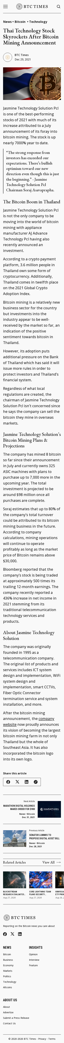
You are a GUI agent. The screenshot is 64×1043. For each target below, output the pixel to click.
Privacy (42, 1038)
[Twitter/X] (12, 934)
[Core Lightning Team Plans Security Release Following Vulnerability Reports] (40, 879)
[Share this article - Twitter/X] (17, 782)
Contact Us (9, 1023)
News (7, 22)
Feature (33, 965)
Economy (8, 965)
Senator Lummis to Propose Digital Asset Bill (44, 837)
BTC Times (22, 55)
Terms (51, 1038)
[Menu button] (5, 6)
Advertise (8, 1012)
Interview (34, 960)
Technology (38, 22)
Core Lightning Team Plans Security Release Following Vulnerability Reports (40, 893)
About (6, 1007)
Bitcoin (20, 22)
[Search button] (58, 6)
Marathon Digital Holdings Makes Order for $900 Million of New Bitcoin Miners (19, 807)
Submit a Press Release (16, 1018)
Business (8, 960)
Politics (7, 976)
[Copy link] (36, 782)
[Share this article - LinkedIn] (26, 782)
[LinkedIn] (20, 934)
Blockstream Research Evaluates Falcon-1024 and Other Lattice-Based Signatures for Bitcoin (14, 893)
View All (48, 862)
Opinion (33, 954)
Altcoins (7, 987)
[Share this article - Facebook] (8, 782)
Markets (7, 971)
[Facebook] (5, 934)
